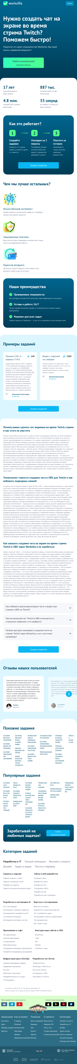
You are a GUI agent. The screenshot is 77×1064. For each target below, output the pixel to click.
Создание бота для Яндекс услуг (6, 794)
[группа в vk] (4, 1004)
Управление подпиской (22, 1038)
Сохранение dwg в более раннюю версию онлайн (42, 795)
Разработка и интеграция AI (17, 902)
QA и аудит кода (40, 923)
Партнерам (18, 1031)
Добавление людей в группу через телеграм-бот (69, 787)
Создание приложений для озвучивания (7, 755)
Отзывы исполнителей (51, 1034)
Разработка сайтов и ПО (12, 988)
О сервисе (17, 1021)
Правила (17, 1034)
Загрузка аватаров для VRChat (19, 750)
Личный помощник (66, 1038)
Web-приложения (9, 945)
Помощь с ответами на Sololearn (59, 748)
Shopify (38, 945)
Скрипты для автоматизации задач (17, 888)
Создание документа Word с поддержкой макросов (59, 758)
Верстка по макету (41, 906)
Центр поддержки (37, 1021)
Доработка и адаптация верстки (46, 910)
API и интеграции (10, 906)
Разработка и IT (65, 1024)
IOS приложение (9, 935)
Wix (36, 941)
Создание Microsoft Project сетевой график (18, 739)
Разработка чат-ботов (43, 958)
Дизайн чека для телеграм (42, 785)
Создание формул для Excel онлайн (32, 757)
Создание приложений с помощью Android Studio (46, 744)
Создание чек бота (55, 784)
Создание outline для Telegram (46, 736)
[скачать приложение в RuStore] (71, 1004)
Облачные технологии (11, 973)
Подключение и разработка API (15, 913)
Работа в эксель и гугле (71, 738)
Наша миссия (48, 1021)
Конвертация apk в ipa (54, 796)
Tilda (37, 938)
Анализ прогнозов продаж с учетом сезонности (19, 760)
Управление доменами (12, 966)
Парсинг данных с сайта (12, 878)
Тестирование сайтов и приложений (48, 916)
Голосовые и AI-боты (41, 976)
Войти (69, 3)
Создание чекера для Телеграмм (7, 746)
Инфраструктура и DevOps (16, 958)
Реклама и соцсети (66, 1021)
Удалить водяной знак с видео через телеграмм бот (30, 798)
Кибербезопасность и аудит (14, 976)
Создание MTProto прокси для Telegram (42, 806)
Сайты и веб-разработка (46, 873)
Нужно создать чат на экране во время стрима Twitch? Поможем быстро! (28, 991)
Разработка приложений (30, 988)
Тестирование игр (40, 920)
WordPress (39, 935)
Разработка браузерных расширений (17, 952)
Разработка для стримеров (44, 895)
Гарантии (4, 1031)
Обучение (17, 1024)
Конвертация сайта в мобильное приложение (32, 738)
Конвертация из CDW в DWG (17, 803)
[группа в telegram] (12, 1004)
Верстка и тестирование (46, 902)
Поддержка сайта (41, 888)
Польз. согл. (48, 1028)
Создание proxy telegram (6, 785)
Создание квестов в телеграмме (7, 737)
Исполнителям (19, 1028)
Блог (32, 1028)
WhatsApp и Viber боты (42, 966)
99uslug (33, 1038)
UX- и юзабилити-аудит (43, 913)
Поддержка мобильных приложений (17, 948)
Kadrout (33, 1034)
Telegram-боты (39, 963)
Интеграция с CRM (40, 973)
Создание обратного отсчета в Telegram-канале (29, 812)
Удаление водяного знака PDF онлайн (58, 738)
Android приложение (11, 938)
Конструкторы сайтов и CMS (49, 930)
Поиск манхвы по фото (16, 785)
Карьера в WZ (48, 1024)
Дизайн (62, 1028)
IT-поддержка (8, 980)
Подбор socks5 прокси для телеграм (6, 805)
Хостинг (6, 970)
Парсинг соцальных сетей (13, 881)
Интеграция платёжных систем (15, 920)
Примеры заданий (7, 1028)
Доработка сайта (41, 881)
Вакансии (34, 1024)
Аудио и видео (65, 1031)
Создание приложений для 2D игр (32, 748)
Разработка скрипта (11, 885)
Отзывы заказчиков (50, 1031)
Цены (3, 1024)
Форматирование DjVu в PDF (46, 753)
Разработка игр (40, 892)
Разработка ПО (40, 885)
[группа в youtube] (19, 1004)
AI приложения (9, 941)
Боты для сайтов (39, 970)
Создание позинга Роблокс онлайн (28, 786)
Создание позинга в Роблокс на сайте (17, 794)
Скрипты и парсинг (12, 873)
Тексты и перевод (66, 1034)
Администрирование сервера (14, 963)
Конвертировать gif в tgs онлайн (56, 790)
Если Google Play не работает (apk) (56, 1007)
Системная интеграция (12, 916)
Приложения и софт (13, 930)
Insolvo (33, 1031)
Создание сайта (40, 878)
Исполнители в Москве (68, 1041)
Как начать (5, 1021)
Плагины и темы (41, 948)
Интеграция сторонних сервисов (16, 910)
